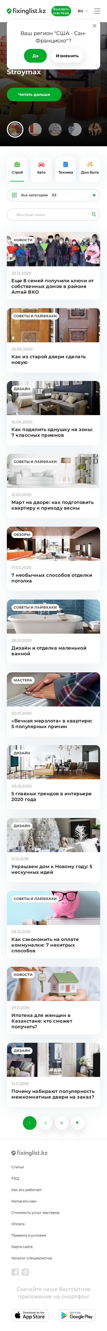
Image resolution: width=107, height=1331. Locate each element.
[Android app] (77, 1315)
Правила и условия (28, 1235)
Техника (65, 172)
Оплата (18, 1224)
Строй (17, 172)
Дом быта (90, 172)
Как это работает (26, 1190)
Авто (41, 172)
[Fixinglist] (26, 11)
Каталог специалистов (31, 1258)
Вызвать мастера (61, 11)
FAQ (15, 1178)
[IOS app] (30, 1315)
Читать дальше (34, 94)
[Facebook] (15, 1272)
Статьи (17, 1167)
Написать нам (23, 1201)
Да (36, 55)
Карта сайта (22, 1247)
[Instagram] (25, 1272)
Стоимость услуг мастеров (35, 1212)
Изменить (67, 55)
